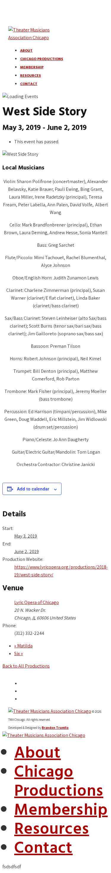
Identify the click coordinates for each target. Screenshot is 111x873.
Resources (30, 76)
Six (18, 653)
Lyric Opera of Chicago (36, 602)
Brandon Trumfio (55, 728)
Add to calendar (33, 489)
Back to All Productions (26, 666)
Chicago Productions (41, 59)
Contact (28, 84)
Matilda (23, 646)
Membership (32, 67)
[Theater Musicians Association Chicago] (43, 735)
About (26, 51)
